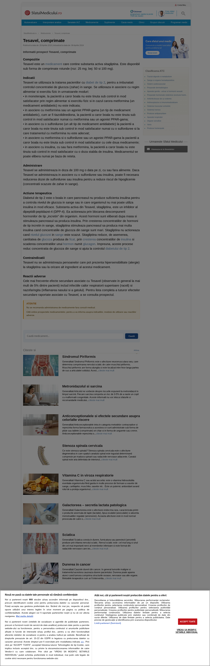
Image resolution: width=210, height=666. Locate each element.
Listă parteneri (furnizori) (107, 623)
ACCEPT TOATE (188, 621)
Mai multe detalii (24, 616)
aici (82, 642)
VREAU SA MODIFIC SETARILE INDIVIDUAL (187, 631)
